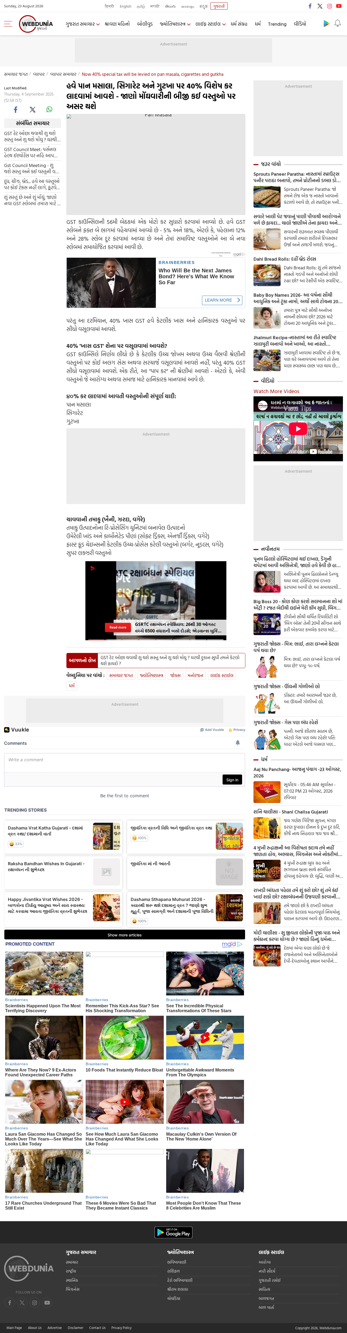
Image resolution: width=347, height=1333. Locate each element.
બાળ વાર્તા (266, 1307)
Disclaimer (75, 1327)
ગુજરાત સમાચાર (80, 24)
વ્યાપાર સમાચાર (63, 74)
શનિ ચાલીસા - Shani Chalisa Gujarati (290, 812)
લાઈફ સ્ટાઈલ (208, 24)
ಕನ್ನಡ (204, 6)
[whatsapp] (49, 109)
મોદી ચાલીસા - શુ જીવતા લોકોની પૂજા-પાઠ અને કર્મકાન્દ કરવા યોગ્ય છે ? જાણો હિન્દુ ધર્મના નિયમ (296, 936)
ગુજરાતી (219, 6)
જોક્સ (175, 675)
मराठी (155, 6)
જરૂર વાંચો (271, 164)
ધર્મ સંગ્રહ (239, 24)
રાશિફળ (173, 1271)
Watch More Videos (276, 391)
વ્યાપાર (39, 74)
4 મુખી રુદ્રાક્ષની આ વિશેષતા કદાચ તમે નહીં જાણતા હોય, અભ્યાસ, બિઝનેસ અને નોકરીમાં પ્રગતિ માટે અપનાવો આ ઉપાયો (295, 851)
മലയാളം (187, 6)
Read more (118, 627)
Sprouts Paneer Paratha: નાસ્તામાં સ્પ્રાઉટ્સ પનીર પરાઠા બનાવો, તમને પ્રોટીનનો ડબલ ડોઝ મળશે (296, 177)
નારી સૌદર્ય (267, 1271)
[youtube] (339, 6)
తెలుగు (170, 6)
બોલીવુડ (145, 24)
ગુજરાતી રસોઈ (270, 1280)
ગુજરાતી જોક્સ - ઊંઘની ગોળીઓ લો (286, 686)
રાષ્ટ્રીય (71, 1271)
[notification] (337, 23)
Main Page (14, 1327)
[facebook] (310, 6)
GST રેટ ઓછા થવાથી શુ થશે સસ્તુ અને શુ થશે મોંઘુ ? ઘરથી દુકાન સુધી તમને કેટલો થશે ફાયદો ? (30, 136)
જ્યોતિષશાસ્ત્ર (172, 24)
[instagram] (329, 6)
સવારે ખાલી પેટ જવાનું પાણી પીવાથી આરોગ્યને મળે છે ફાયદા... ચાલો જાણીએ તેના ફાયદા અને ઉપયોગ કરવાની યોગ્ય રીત (297, 219)
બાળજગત (266, 1298)
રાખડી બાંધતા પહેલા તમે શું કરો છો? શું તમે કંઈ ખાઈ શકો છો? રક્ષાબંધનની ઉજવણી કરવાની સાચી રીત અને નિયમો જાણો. (295, 893)
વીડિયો (300, 24)
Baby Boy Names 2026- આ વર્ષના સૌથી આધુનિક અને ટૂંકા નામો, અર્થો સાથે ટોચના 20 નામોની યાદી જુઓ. (295, 298)
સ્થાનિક (72, 1280)
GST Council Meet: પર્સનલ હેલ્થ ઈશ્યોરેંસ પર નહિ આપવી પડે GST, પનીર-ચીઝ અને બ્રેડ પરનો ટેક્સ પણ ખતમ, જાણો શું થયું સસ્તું (32, 152)
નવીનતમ (270, 549)
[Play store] (326, 23)
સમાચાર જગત (16, 74)
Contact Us (97, 1327)
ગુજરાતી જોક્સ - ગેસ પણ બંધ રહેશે (285, 722)
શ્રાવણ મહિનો (117, 24)
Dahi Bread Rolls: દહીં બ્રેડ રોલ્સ (284, 259)
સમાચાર (72, 1262)
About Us (34, 1327)
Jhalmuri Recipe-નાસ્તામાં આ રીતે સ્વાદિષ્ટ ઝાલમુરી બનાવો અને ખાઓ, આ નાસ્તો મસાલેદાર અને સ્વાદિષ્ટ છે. (294, 340)
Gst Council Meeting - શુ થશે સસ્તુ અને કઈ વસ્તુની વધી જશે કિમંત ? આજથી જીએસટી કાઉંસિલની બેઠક (32, 168)
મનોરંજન (195, 675)
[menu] (9, 23)
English (125, 6)
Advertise (54, 1327)
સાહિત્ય (264, 1289)
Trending (277, 24)
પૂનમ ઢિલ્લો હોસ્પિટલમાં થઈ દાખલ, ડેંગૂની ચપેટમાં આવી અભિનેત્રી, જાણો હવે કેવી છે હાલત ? (298, 562)
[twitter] (320, 6)
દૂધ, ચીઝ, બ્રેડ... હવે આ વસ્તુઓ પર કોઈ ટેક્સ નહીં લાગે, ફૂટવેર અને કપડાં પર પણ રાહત (32, 184)
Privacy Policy (121, 1327)
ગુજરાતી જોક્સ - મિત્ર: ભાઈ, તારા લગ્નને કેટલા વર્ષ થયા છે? (296, 647)
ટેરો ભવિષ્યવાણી (179, 1280)
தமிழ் (141, 6)
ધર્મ (258, 24)
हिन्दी (109, 6)
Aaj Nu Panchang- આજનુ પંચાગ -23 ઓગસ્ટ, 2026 (297, 772)
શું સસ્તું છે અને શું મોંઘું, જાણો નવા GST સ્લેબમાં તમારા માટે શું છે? (32, 200)
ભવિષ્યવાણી (176, 1262)
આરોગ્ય (265, 1262)
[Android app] (173, 1232)
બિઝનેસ (72, 1289)
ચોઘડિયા (173, 1298)
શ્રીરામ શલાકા (177, 1289)
